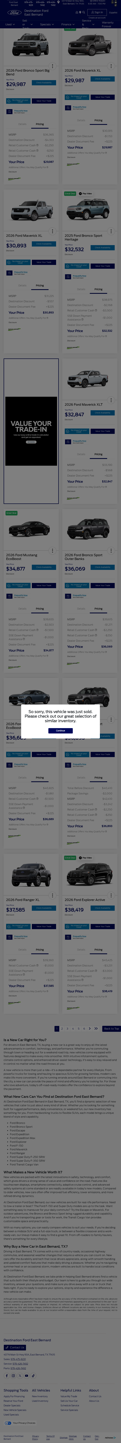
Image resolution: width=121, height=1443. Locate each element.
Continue (60, 731)
